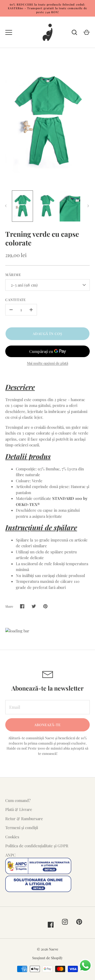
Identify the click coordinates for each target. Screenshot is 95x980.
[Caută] (74, 32)
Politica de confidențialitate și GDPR (36, 845)
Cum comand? (18, 800)
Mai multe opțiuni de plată (47, 363)
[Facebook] (50, 924)
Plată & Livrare (18, 809)
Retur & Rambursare (24, 818)
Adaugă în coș (47, 333)
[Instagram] (65, 922)
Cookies (12, 836)
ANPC (10, 855)
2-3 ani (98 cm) (24, 285)
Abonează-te (47, 724)
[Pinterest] (79, 922)
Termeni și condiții (21, 827)
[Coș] (86, 32)
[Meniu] (9, 32)
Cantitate (15, 299)
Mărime (13, 274)
